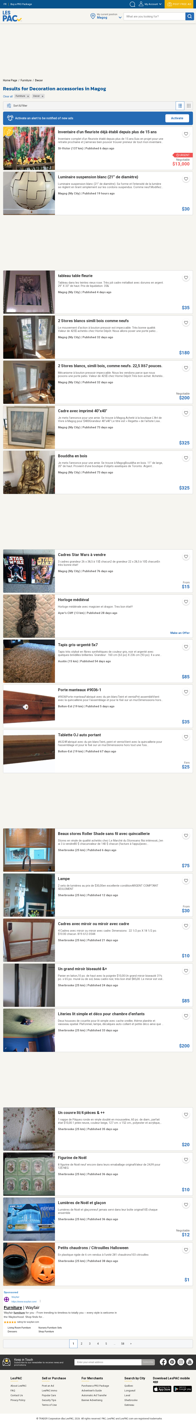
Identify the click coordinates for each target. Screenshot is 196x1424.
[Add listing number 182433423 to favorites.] (185, 1161)
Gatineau (129, 1404)
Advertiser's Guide (92, 1390)
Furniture (26, 80)
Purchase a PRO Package (95, 1385)
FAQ (13, 1390)
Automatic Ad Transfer (94, 1395)
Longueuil (129, 1390)
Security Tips (49, 1400)
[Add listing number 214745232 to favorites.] (185, 648)
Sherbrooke (130, 1400)
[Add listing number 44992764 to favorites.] (185, 972)
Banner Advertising (92, 1400)
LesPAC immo (49, 1390)
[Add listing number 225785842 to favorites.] (185, 837)
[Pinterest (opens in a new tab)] (172, 1364)
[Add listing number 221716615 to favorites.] (185, 1017)
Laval (127, 1395)
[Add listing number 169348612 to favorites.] (185, 1206)
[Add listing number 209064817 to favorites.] (185, 882)
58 (122, 1343)
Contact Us (17, 1395)
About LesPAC (18, 1385)
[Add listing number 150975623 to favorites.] (185, 1116)
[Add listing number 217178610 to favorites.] (185, 459)
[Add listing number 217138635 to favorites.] (185, 414)
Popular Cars (49, 1395)
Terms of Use (49, 1404)
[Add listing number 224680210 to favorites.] (185, 324)
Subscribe (148, 1362)
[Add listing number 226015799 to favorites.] (185, 180)
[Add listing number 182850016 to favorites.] (185, 1251)
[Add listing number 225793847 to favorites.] (185, 135)
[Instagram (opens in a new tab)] (180, 1364)
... (114, 1343)
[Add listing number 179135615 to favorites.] (185, 603)
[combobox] (154, 16)
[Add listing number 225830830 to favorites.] (185, 279)
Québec (128, 1385)
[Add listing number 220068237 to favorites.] (185, 738)
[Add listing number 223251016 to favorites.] (185, 558)
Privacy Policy (18, 1400)
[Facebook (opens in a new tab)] (163, 1364)
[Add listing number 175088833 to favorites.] (185, 927)
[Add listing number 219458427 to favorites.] (185, 693)
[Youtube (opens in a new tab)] (190, 1364)
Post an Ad (48, 1385)
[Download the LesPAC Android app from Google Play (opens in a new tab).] (182, 1391)
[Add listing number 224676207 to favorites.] (185, 369)
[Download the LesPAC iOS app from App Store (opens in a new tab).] (163, 1391)
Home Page (10, 80)
